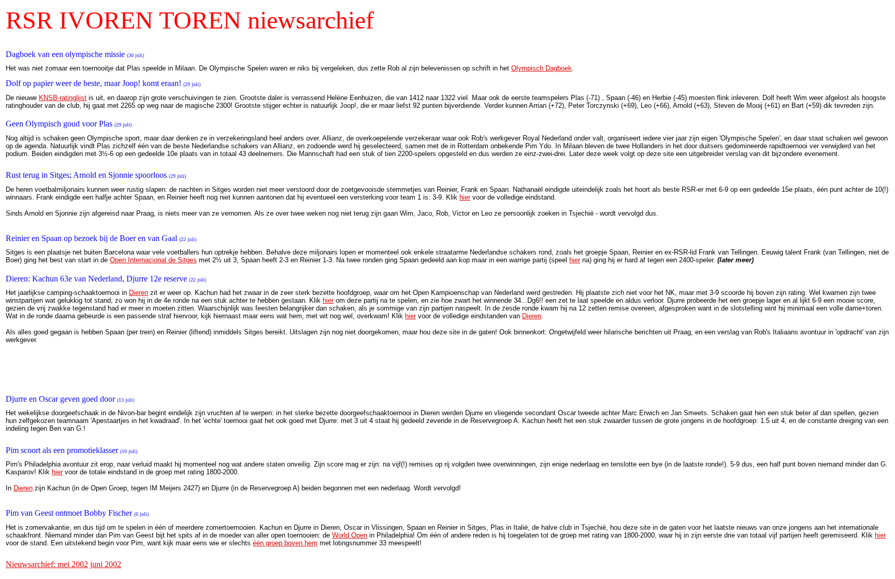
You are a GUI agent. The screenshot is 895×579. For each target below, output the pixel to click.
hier (464, 197)
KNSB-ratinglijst (62, 98)
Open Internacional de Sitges (153, 260)
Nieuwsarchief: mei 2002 (47, 564)
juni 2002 (105, 564)
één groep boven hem (285, 543)
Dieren (138, 292)
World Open (349, 535)
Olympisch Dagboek (541, 68)
